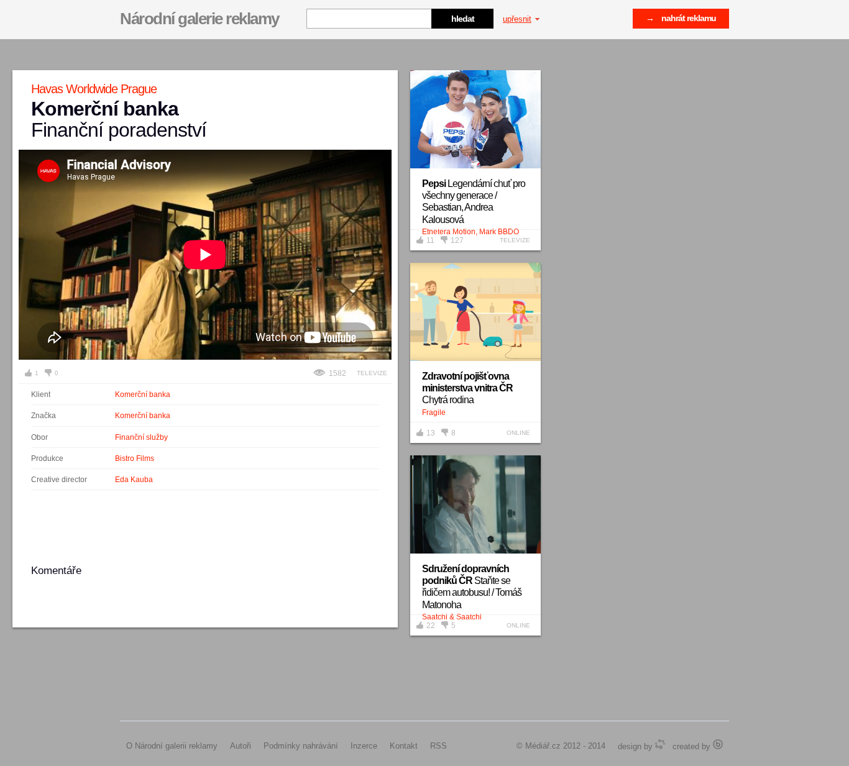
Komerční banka (142, 394)
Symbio (660, 744)
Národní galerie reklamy (199, 18)
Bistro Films (134, 458)
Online (518, 432)
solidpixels (718, 744)
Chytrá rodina (467, 388)
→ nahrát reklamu (681, 18)
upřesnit (517, 19)
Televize (372, 373)
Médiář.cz (543, 745)
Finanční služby (141, 437)
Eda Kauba (134, 479)
